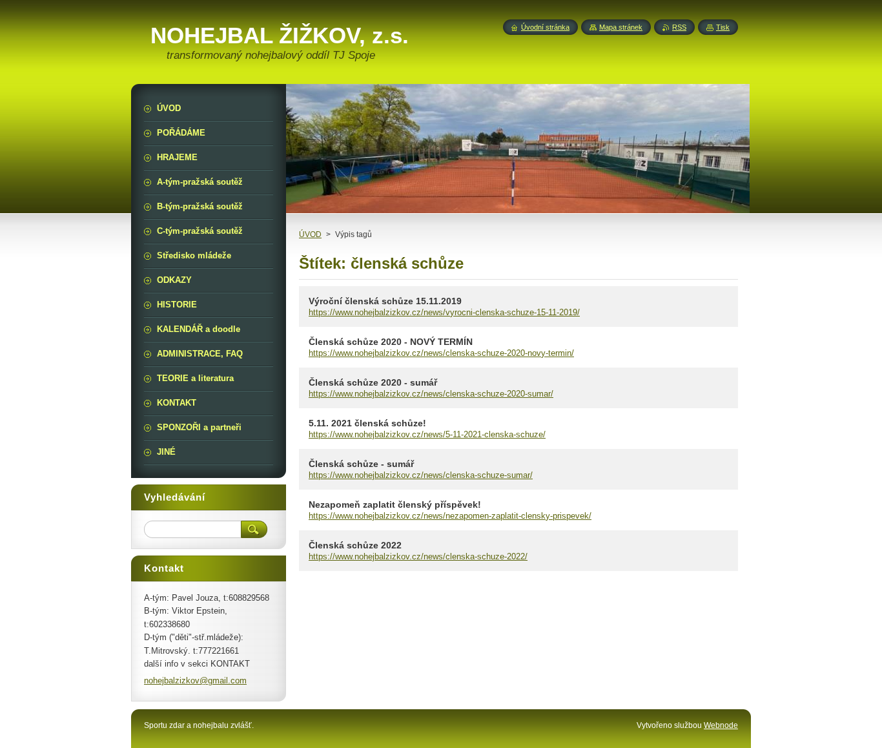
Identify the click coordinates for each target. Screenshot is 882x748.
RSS (679, 27)
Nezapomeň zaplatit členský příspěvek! (395, 504)
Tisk (723, 27)
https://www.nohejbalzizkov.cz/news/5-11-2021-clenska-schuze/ (427, 434)
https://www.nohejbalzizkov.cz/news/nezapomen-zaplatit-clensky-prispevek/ (450, 516)
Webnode (721, 725)
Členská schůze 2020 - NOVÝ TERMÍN (391, 342)
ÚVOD (310, 234)
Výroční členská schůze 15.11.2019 (385, 301)
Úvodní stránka (545, 27)
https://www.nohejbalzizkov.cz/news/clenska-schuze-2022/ (418, 556)
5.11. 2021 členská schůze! (367, 423)
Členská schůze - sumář (361, 464)
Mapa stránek (620, 27)
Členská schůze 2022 (355, 545)
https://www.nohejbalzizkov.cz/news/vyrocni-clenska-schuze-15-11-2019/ (444, 312)
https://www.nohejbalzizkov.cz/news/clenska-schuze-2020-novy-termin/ (441, 353)
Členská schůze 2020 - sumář (373, 382)
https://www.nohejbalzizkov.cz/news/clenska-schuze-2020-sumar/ (431, 394)
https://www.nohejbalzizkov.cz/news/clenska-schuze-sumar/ (421, 475)
